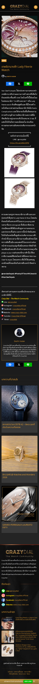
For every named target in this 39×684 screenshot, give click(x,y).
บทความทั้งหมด (18, 672)
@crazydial (12, 302)
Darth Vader (11, 76)
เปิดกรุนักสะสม (13, 674)
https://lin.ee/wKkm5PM (19, 143)
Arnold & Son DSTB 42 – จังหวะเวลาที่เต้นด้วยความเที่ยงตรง (18, 426)
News (4, 60)
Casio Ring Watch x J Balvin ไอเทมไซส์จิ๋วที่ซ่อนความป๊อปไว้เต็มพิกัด (26, 619)
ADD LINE (28, 681)
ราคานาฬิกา (27, 672)
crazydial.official (19, 305)
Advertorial (22, 674)
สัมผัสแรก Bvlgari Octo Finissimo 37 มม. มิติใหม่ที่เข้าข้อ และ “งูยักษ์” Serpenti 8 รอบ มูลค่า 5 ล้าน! (26, 648)
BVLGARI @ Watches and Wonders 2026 (18, 476)
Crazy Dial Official (19, 316)
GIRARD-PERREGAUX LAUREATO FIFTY (17, 526)
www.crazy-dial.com (19, 312)
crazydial (13, 319)
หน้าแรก (10, 672)
